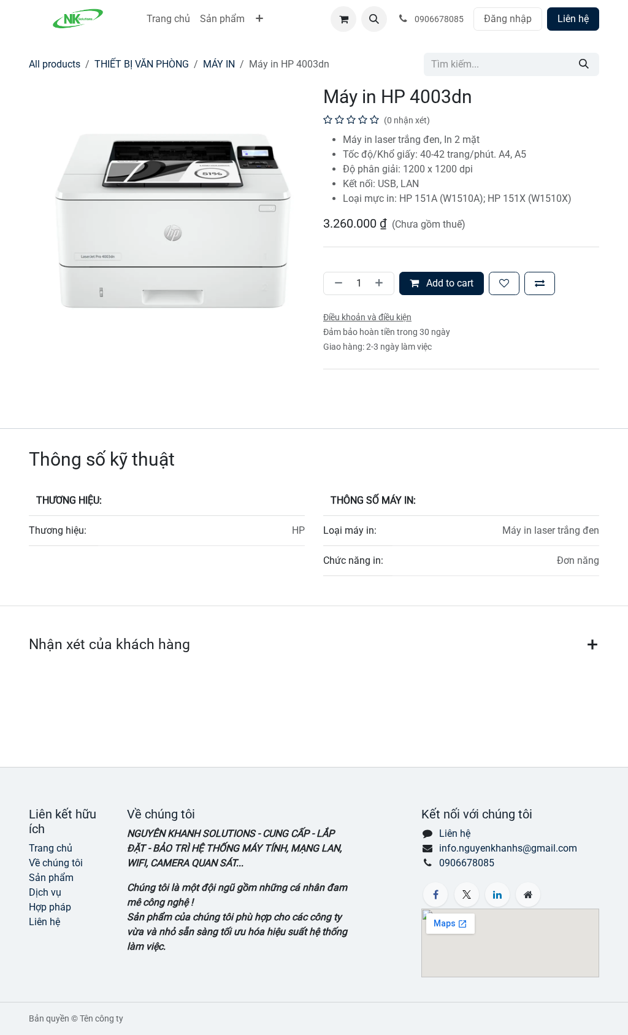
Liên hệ (573, 19)
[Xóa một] (336, 283)
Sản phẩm (51, 877)
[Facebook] (435, 894)
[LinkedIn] (497, 894)
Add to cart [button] (448, 283)
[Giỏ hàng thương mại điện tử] (343, 19)
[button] (374, 19)
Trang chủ (50, 848)
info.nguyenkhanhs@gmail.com (508, 848)
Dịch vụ (45, 892)
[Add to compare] (539, 283)
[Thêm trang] (528, 894)
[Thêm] (381, 283)
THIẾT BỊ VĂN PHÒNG (141, 64)
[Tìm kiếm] (584, 64)
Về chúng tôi (56, 863)
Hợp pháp (50, 907)
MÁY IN (219, 64)
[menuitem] (168, 19)
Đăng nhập (508, 19)
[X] (466, 894)
